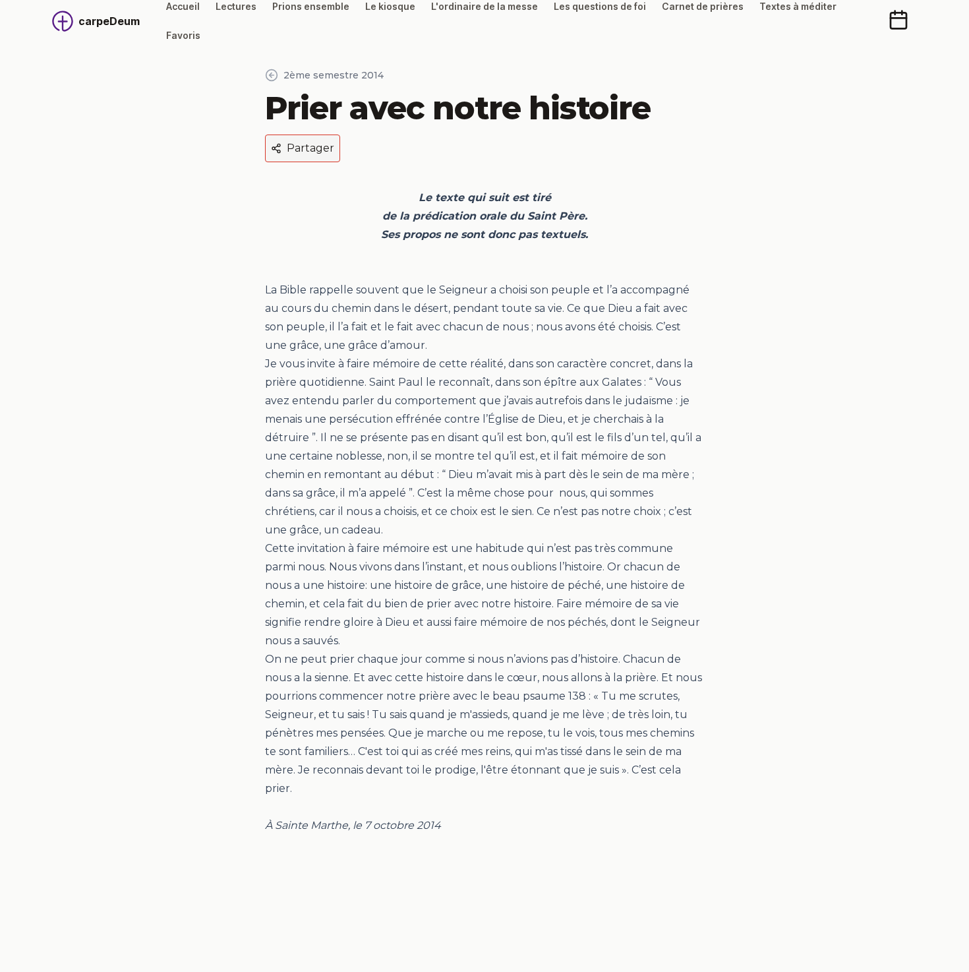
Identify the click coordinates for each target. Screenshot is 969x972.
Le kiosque (390, 6)
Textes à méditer (798, 6)
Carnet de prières (703, 6)
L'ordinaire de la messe (484, 6)
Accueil (183, 6)
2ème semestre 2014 (333, 75)
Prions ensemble (310, 6)
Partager (310, 148)
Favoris (183, 35)
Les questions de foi (600, 6)
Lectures (236, 6)
